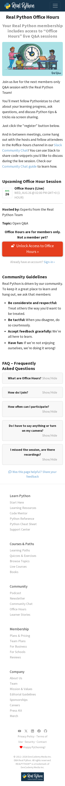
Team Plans (18, 641)
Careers (15, 705)
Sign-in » (49, 262)
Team (14, 683)
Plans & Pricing (20, 636)
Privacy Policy (26, 736)
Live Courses (18, 566)
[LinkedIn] (32, 731)
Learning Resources (23, 508)
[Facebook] (39, 731)
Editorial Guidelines (23, 694)
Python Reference (22, 518)
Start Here (17, 502)
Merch (14, 716)
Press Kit (16, 710)
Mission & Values (21, 689)
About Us (16, 678)
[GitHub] (45, 731)
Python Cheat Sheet (23, 524)
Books (14, 572)
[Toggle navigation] (55, 6)
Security (30, 742)
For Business (18, 646)
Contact (42, 742)
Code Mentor (18, 513)
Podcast (15, 593)
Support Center (20, 529)
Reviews (15, 657)
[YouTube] (19, 731)
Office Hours (18, 609)
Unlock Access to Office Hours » (35, 248)
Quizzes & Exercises (23, 556)
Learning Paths (20, 550)
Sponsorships (19, 700)
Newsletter (17, 598)
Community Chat (21, 604)
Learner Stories (20, 614)
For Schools (17, 652)
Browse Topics (20, 561)
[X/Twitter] (26, 731)
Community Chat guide (19, 166)
